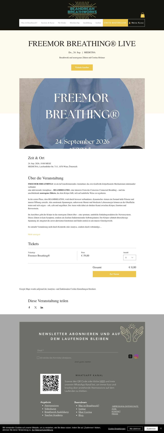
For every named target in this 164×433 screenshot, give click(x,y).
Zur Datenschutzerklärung (42, 430)
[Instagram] (136, 356)
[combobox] (129, 257)
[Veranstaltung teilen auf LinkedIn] (42, 307)
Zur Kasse (114, 274)
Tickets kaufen (82, 67)
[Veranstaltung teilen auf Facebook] (29, 307)
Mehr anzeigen (34, 234)
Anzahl (125, 252)
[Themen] (130, 356)
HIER (102, 381)
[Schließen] (160, 428)
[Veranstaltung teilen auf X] (35, 307)
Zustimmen (151, 428)
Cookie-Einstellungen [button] (116, 428)
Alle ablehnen (135, 428)
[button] (142, 15)
